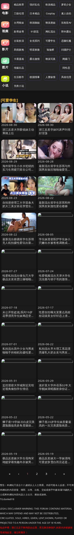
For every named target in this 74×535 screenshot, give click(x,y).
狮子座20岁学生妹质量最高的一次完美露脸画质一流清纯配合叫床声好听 (55, 425)
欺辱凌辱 (19, 31)
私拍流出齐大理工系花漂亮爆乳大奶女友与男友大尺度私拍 (55, 352)
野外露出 (66, 31)
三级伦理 (19, 13)
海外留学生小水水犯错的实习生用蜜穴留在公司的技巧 (18, 169)
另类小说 (19, 86)
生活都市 (19, 77)
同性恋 (66, 67)
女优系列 (35, 40)
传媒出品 (19, 67)
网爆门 (66, 59)
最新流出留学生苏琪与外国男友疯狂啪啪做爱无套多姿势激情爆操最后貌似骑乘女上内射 (55, 171)
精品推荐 (19, 4)
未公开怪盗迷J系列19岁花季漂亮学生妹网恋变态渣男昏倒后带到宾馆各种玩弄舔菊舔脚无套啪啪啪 (18, 317)
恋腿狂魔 (66, 40)
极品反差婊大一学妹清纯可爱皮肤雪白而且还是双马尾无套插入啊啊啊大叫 (55, 461)
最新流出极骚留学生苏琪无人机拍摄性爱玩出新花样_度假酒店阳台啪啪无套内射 (18, 244)
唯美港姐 (51, 22)
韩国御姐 (35, 22)
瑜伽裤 (50, 49)
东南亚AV (66, 22)
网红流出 (51, 31)
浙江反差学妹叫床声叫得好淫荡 (55, 131)
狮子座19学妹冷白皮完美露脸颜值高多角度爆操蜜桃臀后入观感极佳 (18, 425)
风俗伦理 (66, 77)
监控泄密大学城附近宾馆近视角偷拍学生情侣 (18, 387)
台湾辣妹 (19, 22)
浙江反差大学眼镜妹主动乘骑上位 (18, 131)
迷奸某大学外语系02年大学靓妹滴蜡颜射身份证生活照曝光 (55, 388)
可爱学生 (51, 40)
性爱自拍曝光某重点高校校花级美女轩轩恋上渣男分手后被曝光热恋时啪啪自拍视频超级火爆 (55, 317)
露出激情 (35, 59)
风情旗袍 (19, 49)
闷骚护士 (66, 49)
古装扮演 (19, 40)
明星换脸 (35, 49)
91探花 (35, 31)
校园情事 (35, 77)
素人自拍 (66, 13)
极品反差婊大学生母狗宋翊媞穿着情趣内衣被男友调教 (18, 461)
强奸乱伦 (35, 4)
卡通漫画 (19, 59)
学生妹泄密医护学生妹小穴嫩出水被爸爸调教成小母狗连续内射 (55, 242)
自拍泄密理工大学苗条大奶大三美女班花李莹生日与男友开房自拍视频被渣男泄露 (18, 208)
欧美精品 (51, 4)
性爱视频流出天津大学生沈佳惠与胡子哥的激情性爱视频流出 (55, 279)
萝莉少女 (66, 4)
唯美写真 (51, 59)
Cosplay (50, 13)
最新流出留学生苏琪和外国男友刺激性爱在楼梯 (55, 204)
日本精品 (35, 13)
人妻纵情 (51, 77)
